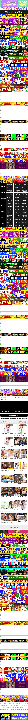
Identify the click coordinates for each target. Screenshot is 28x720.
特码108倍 (14, 418)
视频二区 (3, 192)
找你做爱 (24, 197)
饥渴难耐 (17, 197)
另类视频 (24, 194)
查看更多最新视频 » (14, 527)
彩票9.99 (9, 206)
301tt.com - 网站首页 (13, 12)
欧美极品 (17, 187)
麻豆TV (17, 209)
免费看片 (3, 223)
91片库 (10, 213)
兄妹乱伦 (17, 222)
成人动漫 (24, 187)
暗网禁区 (9, 219)
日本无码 (24, 184)
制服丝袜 (17, 194)
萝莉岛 (24, 213)
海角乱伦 (17, 219)
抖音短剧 (9, 209)
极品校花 (9, 225)
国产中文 (9, 222)
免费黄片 (24, 216)
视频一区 (3, 186)
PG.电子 (23, 418)
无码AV (3, 211)
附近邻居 (9, 197)
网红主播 (17, 184)
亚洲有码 (9, 187)
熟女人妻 (17, 216)
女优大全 (17, 213)
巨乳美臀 (24, 191)
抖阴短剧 (17, 225)
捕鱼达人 (9, 203)
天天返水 (24, 206)
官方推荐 (3, 205)
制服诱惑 (24, 219)
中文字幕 (17, 191)
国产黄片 (9, 216)
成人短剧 (24, 222)
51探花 (24, 209)
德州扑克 (24, 203)
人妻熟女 (9, 194)
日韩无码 (24, 225)
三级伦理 (9, 191)
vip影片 (4, 418)
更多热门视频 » (23, 422)
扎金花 (17, 206)
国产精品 (9, 184)
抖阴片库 (3, 217)
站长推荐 (3, 198)
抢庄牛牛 (17, 203)
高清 (16, 411)
